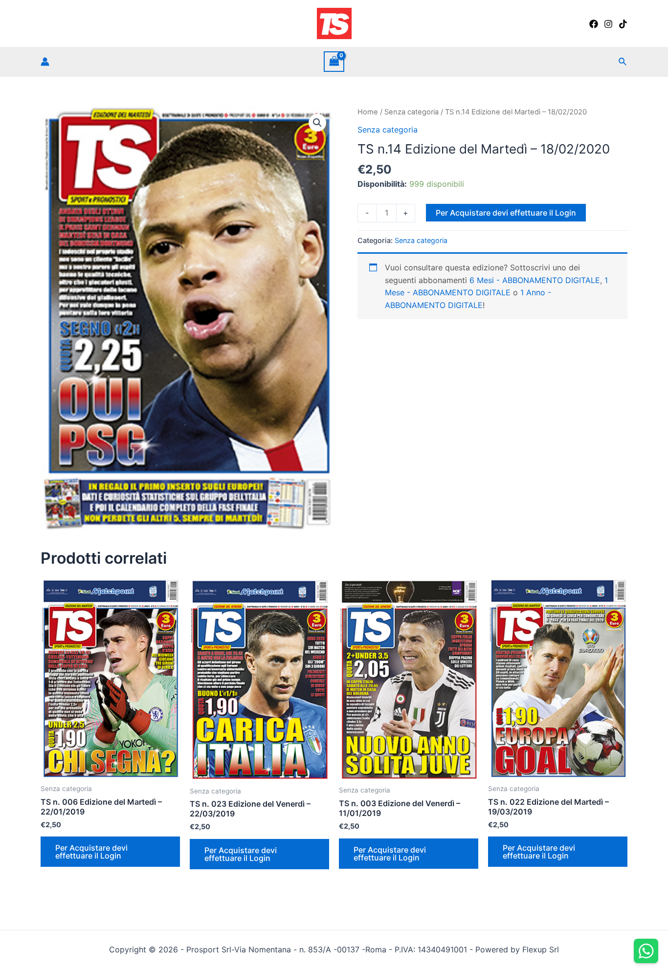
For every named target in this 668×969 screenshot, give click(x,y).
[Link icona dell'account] (45, 61)
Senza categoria (411, 112)
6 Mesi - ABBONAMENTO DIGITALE (534, 280)
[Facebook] (593, 24)
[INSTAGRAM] (608, 24)
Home (367, 112)
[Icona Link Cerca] (623, 62)
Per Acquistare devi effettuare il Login (506, 213)
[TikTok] (623, 24)
